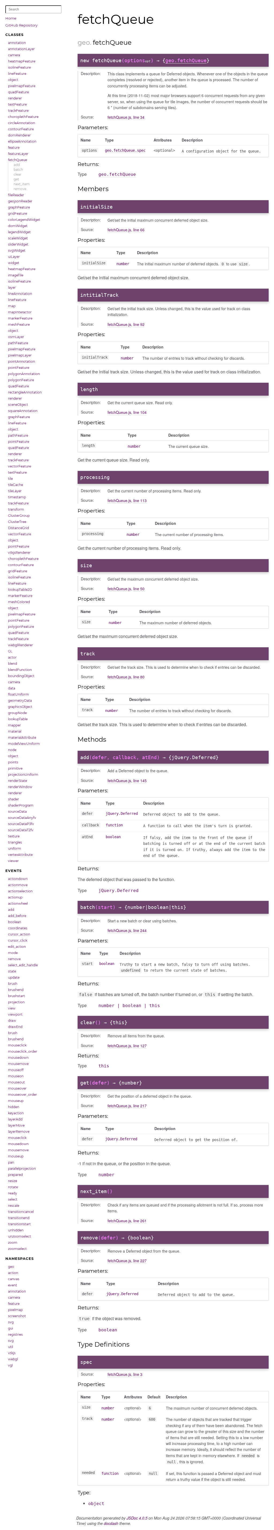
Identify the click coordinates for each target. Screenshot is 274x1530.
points (13, 762)
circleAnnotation (21, 123)
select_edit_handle (23, 965)
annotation (17, 43)
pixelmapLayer (20, 355)
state (12, 971)
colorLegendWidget (24, 220)
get (16, 179)
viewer (13, 861)
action (13, 1273)
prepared (15, 1175)
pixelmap (15, 1310)
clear (17, 174)
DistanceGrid (18, 528)
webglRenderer (20, 645)
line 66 (138, 229)
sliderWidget (18, 244)
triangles (15, 842)
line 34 (138, 117)
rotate (13, 1187)
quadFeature (18, 92)
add (17, 165)
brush (12, 984)
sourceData (17, 811)
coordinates (17, 928)
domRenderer (19, 135)
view (12, 1008)
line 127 (140, 1045)
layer (12, 287)
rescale (13, 1206)
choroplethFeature (23, 117)
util (10, 1347)
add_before (17, 916)
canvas (13, 1279)
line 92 (138, 324)
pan (11, 1162)
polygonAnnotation (24, 374)
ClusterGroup (19, 516)
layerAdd (15, 1119)
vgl (10, 1365)
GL (10, 651)
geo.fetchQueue (186, 60)
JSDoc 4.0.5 (137, 1518)
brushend (16, 990)
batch (18, 170)
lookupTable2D (20, 590)
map (12, 306)
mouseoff (16, 1070)
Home (10, 18)
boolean (14, 922)
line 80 (138, 676)
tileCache (15, 485)
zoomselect (17, 1249)
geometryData (20, 701)
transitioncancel (21, 1212)
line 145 (140, 780)
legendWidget (19, 232)
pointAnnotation (21, 361)
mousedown (18, 1058)
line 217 (140, 1105)
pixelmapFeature (21, 86)
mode (13, 953)
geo (11, 1267)
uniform (14, 848)
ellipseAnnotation (22, 141)
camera (14, 55)
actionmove (18, 885)
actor (12, 657)
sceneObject (18, 405)
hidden (13, 1107)
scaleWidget (18, 238)
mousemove (18, 1064)
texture (14, 836)
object (13, 80)
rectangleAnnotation (25, 392)
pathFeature (18, 343)
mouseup (16, 1101)
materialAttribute (22, 738)
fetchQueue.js (119, 117)
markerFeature (20, 318)
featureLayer (18, 154)
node (12, 750)
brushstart (16, 996)
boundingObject (21, 676)
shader (13, 799)
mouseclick (17, 1045)
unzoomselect (19, 1236)
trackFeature (18, 111)
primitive (15, 768)
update (14, 977)
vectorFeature (19, 466)
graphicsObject (20, 707)
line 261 (140, 1220)
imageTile (15, 275)
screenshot (17, 1316)
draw (12, 1021)
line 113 (140, 500)
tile (10, 479)
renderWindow (20, 787)
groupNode (17, 713)
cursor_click (17, 940)
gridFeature (17, 213)
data (11, 688)
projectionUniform (23, 775)
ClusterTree (17, 522)
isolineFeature (19, 67)
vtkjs (12, 1353)
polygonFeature (21, 380)
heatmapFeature (21, 61)
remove (20, 189)
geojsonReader (20, 201)
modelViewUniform (24, 744)
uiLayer (14, 257)
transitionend (18, 1218)
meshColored (19, 602)
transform (16, 509)
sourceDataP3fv (21, 824)
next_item (22, 184)
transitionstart (19, 1224)
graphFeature (19, 207)
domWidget (18, 226)
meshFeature (19, 324)
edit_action (17, 947)
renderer (15, 98)
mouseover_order (22, 1095)
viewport (15, 1014)
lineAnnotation (20, 294)
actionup (15, 897)
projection (16, 1002)
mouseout (16, 1082)
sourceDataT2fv (20, 830)
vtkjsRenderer (19, 553)
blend (12, 664)
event (12, 1285)
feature (14, 148)
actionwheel (18, 903)
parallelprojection (22, 1169)
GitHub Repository (21, 25)
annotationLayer (21, 49)
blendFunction (20, 670)
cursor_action (19, 934)
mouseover (17, 1088)
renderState (17, 781)
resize (12, 1181)
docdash (111, 1523)
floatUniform (18, 694)
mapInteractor (20, 312)
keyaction (16, 1113)
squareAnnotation (22, 411)
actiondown (18, 879)
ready (12, 1193)
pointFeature (18, 368)
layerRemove (18, 1132)
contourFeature (21, 129)
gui (10, 1328)
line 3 (137, 1374)
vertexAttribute (20, 855)
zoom (12, 1243)
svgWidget (16, 250)
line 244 (140, 930)
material (14, 731)
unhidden (16, 1230)
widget (13, 263)
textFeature (17, 104)
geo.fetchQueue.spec (125, 150)
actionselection (20, 891)
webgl (13, 1359)
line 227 (140, 1260)
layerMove (16, 1125)
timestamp (17, 497)
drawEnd (15, 1027)
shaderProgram (20, 805)
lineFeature (17, 74)
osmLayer (16, 337)
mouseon (16, 1076)
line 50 (138, 588)
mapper (14, 725)
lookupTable (18, 719)
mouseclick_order (22, 1051)
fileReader (16, 195)
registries (15, 1334)
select (12, 1199)
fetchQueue (17, 160)
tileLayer (15, 491)
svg (11, 1322)
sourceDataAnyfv (22, 818)
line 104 (140, 412)
